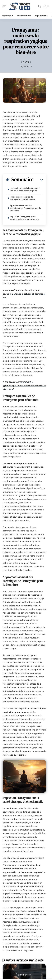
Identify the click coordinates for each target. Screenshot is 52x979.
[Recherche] (39, 6)
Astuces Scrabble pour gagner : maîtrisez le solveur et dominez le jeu (24, 294)
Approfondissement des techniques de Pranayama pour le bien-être (25, 208)
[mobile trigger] (5, 6)
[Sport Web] (19, 6)
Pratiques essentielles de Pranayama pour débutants (22, 198)
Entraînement (24, 975)
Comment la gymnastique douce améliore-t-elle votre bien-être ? (24, 385)
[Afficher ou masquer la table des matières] (38, 179)
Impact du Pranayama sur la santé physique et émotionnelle (24, 217)
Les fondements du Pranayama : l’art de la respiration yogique (25, 189)
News (26, 62)
